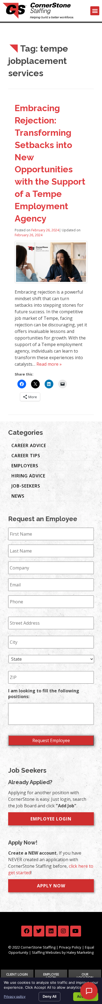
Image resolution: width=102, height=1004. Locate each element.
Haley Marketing (80, 952)
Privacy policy (15, 996)
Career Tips (25, 456)
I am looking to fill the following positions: (43, 693)
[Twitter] (38, 931)
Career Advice (28, 445)
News (17, 496)
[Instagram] (63, 931)
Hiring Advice (28, 476)
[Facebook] (26, 931)
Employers (24, 466)
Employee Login (51, 819)
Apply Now (51, 886)
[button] (94, 10)
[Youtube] (75, 931)
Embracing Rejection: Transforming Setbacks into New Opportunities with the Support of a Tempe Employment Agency (50, 163)
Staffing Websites (46, 952)
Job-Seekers (25, 486)
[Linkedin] (51, 931)
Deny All (49, 996)
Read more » (49, 364)
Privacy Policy (70, 947)
